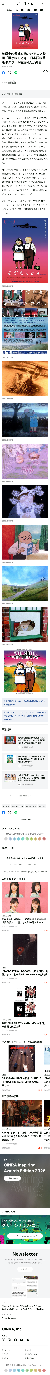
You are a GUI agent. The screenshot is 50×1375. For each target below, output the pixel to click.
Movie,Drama (14, 872)
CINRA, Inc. (12, 1329)
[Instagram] (22, 10)
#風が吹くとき (31, 806)
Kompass (12, 1318)
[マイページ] (3, 4)
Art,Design (14, 1306)
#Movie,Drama (17, 806)
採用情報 (5, 1354)
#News (41, 806)
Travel (32, 1309)
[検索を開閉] (43, 4)
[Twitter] (16, 10)
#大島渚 (6, 806)
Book (4, 1309)
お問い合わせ (29, 1358)
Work (25, 1309)
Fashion (40, 1309)
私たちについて (7, 1350)
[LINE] (41, 10)
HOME (4, 872)
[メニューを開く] (47, 4)
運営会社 (28, 1350)
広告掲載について (31, 1354)
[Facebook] (28, 10)
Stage (38, 1306)
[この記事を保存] (45, 72)
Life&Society (14, 1309)
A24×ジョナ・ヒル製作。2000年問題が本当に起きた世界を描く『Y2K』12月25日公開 (22, 1136)
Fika (4, 1318)
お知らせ (5, 1358)
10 (44, 839)
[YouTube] (35, 10)
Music (4, 1306)
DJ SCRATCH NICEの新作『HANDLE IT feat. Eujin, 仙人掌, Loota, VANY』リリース (21, 1082)
